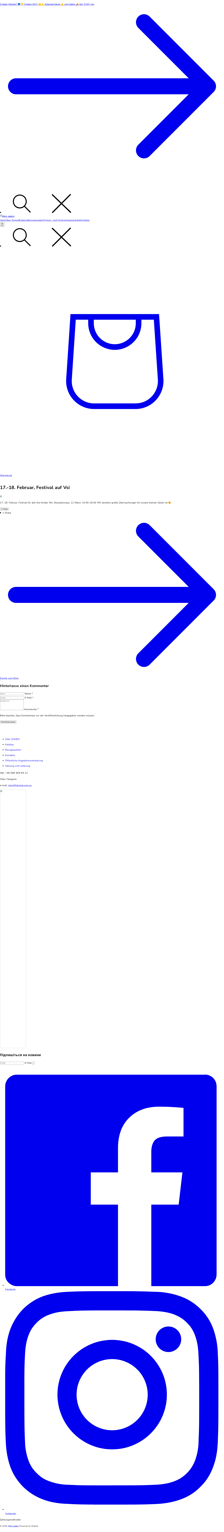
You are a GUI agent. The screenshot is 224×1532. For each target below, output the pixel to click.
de (2, 224)
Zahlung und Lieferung (17, 765)
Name (29, 693)
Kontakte (10, 755)
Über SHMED (12, 739)
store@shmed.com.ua (20, 785)
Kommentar (31, 709)
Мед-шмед (13, 1526)
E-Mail (29, 697)
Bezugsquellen (13, 749)
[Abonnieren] (33, 1063)
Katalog (9, 744)
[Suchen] (112, 204)
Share (5, 509)
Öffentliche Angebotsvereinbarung (24, 760)
